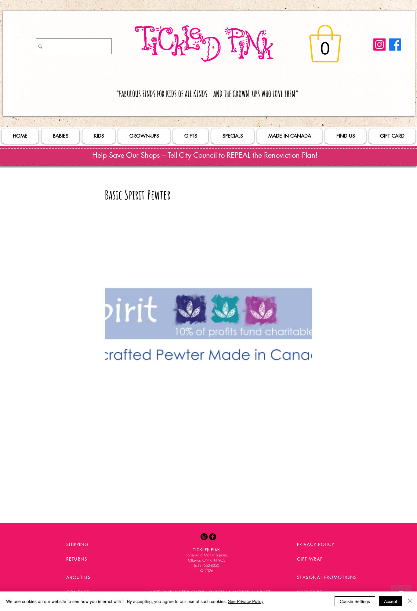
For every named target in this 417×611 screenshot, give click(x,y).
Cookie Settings (355, 601)
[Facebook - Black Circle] (212, 536)
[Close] (409, 601)
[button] (325, 44)
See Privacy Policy (245, 601)
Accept (390, 601)
